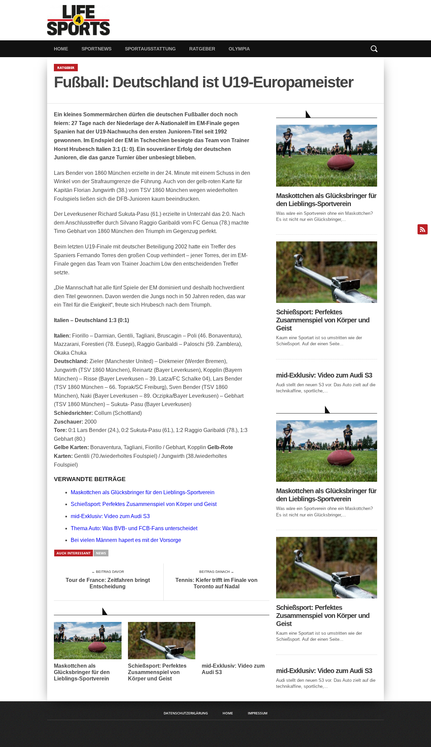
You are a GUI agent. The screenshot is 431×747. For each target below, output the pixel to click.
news (101, 553)
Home (61, 48)
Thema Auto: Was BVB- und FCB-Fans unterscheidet (134, 528)
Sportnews (96, 48)
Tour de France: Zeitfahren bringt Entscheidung (108, 583)
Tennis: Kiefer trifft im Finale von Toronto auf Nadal (216, 583)
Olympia (239, 48)
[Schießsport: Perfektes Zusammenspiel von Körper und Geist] (326, 301)
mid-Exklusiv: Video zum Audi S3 (110, 516)
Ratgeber (202, 48)
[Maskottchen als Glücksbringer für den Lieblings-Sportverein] (326, 185)
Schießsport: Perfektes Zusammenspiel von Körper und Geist (144, 504)
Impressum (257, 713)
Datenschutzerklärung (186, 713)
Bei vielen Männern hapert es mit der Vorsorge (126, 540)
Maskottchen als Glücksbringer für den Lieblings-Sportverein (142, 492)
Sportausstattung (150, 48)
